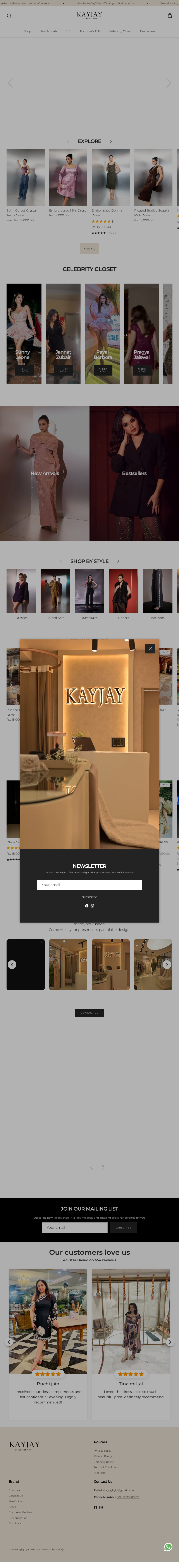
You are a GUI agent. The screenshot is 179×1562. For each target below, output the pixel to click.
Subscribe (90, 897)
